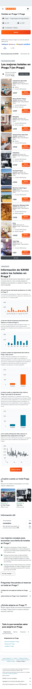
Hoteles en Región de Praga (22, 659)
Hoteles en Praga (11, 661)
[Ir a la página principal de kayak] (11, 9)
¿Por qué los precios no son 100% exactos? (14, 684)
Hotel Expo (16, 152)
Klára (14, 223)
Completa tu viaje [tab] (25, 632)
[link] (16, 470)
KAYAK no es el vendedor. (9, 678)
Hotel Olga (16, 241)
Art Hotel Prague (18, 170)
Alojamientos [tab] (7, 632)
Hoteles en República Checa (7, 659)
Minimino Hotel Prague (20, 188)
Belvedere (16, 116)
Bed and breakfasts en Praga (12, 641)
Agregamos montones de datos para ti (13, 681)
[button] (3, 9)
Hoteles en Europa (23, 658)
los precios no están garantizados (9, 673)
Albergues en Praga (9, 644)
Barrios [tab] (16, 632)
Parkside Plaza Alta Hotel (20, 134)
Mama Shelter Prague (19, 98)
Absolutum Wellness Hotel (21, 205)
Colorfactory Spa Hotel (20, 81)
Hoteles (15, 658)
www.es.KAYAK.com (7, 658)
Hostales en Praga (9, 646)
